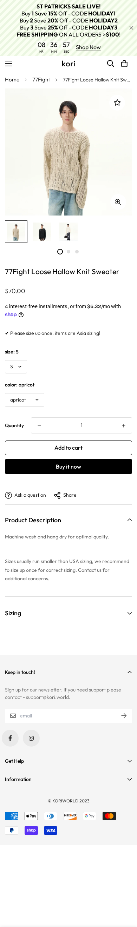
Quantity (14, 425)
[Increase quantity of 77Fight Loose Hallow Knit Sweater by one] (124, 426)
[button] (124, 63)
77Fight (41, 79)
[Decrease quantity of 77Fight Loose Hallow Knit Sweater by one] (39, 426)
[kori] (68, 64)
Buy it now (68, 466)
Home (12, 79)
